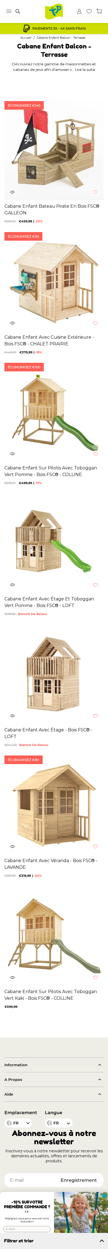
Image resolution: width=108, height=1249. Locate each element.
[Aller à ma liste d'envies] (89, 11)
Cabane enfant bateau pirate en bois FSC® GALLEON (51, 209)
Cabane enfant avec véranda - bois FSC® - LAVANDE (50, 864)
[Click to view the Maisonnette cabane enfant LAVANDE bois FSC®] (54, 805)
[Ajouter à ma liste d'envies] (98, 195)
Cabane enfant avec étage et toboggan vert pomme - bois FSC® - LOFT (49, 602)
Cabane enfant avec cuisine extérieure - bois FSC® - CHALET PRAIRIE (49, 340)
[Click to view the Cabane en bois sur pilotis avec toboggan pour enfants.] (54, 412)
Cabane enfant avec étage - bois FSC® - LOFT (48, 733)
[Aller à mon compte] (79, 11)
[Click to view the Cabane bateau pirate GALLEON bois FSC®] (54, 150)
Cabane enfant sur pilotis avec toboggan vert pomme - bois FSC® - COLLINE (50, 471)
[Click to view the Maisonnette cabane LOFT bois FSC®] (54, 674)
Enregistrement (79, 1180)
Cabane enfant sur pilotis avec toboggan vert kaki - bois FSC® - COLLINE (50, 995)
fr (56, 1122)
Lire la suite (85, 69)
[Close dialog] (104, 1195)
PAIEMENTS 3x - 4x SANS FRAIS (59, 28)
